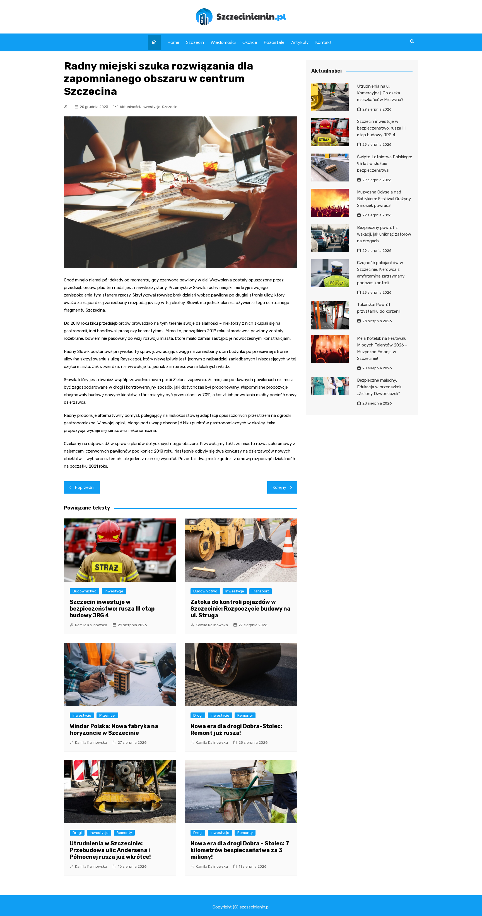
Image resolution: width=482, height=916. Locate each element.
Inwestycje (151, 107)
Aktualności (130, 107)
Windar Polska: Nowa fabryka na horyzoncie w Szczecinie (114, 729)
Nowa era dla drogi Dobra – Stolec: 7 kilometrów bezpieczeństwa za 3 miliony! (240, 850)
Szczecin (195, 42)
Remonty (245, 715)
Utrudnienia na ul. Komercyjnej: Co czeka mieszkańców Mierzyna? (380, 93)
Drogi (198, 715)
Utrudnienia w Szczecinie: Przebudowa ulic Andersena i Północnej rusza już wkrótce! (110, 850)
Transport (260, 591)
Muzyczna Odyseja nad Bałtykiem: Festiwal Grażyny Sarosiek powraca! (384, 199)
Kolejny (279, 487)
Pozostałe (274, 42)
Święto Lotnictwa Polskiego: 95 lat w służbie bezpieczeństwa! (384, 163)
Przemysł (107, 715)
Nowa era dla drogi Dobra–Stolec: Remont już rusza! (236, 729)
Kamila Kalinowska (91, 625)
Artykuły (300, 42)
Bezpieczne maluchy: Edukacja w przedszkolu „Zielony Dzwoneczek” (380, 387)
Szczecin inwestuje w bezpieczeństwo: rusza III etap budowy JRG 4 (112, 609)
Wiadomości (223, 42)
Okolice (249, 42)
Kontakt (323, 42)
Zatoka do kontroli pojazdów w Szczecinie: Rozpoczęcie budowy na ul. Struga (240, 609)
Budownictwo (85, 591)
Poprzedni (84, 487)
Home (173, 42)
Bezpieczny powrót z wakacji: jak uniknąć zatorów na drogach (384, 234)
